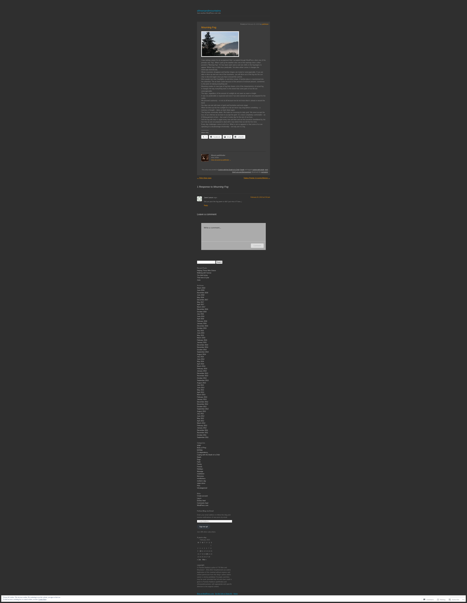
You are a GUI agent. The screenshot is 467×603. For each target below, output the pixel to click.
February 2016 (202, 321)
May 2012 (200, 418)
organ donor (201, 483)
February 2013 (202, 397)
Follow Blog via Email (205, 511)
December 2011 (202, 430)
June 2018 (200, 295)
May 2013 (200, 390)
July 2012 (200, 414)
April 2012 (200, 421)
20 (207, 554)
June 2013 (200, 387)
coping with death (258, 170)
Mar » (204, 560)
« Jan (199, 560)
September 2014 (203, 352)
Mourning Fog (208, 27)
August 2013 (201, 383)
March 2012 (201, 423)
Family (199, 464)
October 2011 (201, 435)
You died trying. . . (203, 275)
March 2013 (201, 395)
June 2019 (200, 290)
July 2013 (200, 385)
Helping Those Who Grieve (206, 270)
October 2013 (202, 378)
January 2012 (202, 428)
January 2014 (202, 371)
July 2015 (200, 331)
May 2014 (200, 361)
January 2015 (202, 342)
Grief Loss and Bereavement (241, 172)
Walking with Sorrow (204, 273)
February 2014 (202, 369)
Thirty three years (204, 178)
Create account (202, 496)
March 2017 (201, 307)
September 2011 (202, 437)
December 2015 (202, 326)
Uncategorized (202, 488)
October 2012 (202, 406)
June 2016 (200, 316)
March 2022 (201, 288)
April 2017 (200, 304)
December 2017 (202, 300)
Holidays (200, 469)
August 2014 (201, 354)
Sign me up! (203, 527)
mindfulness (201, 478)
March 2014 (201, 366)
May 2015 (200, 335)
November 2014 (202, 347)
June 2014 (200, 359)
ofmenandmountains (209, 10)
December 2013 (202, 373)
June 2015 (200, 333)
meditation (200, 474)
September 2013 (203, 380)
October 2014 (202, 350)
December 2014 (202, 345)
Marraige (200, 471)
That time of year (203, 278)
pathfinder (265, 24)
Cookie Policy (42, 599)
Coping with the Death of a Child (228, 170)
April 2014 (200, 364)
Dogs (199, 459)
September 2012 (203, 409)
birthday (200, 450)
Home (236, 594)
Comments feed (202, 503)
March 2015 (201, 338)
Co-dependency (202, 452)
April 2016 (200, 319)
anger (199, 445)
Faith (199, 462)
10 (200, 551)
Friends (199, 467)
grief (266, 170)
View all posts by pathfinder (221, 160)
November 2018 (202, 293)
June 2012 (200, 416)
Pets (198, 486)
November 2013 (202, 376)
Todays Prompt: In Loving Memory (257, 178)
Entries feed (201, 501)
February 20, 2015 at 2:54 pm (260, 197)
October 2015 (202, 328)
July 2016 (200, 314)
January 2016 (202, 323)
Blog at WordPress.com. (205, 594)
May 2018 (200, 297)
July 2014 (200, 357)
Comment (257, 246)
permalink (264, 172)
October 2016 (202, 312)
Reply (206, 205)
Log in (199, 498)
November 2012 (202, 404)
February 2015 (202, 340)
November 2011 (202, 433)
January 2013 (202, 399)
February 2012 (202, 425)
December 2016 (202, 309)
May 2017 (200, 302)
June (198, 280)
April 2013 (200, 392)
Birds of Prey (201, 448)
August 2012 (201, 411)
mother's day (201, 481)
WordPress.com (202, 505)
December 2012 (202, 402)
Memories (200, 476)
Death (242, 170)
